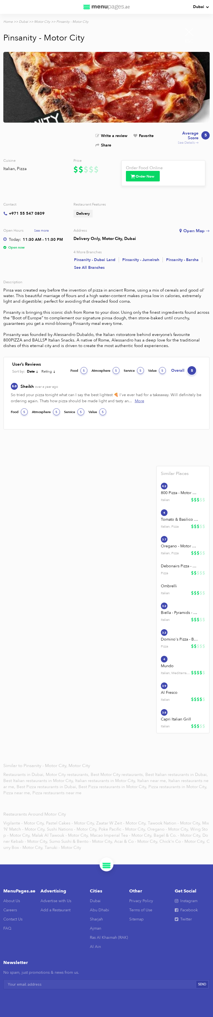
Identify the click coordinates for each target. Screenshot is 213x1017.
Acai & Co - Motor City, (136, 841)
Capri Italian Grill (176, 719)
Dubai (198, 6)
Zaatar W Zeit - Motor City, (121, 823)
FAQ (7, 928)
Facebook (189, 910)
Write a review (114, 135)
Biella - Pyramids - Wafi (180, 612)
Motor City (42, 21)
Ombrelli (169, 586)
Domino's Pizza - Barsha (180, 639)
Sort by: (18, 371)
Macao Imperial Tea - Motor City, (121, 835)
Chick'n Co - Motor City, (182, 841)
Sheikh (39, 386)
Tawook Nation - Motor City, (174, 823)
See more (41, 230)
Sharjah (96, 919)
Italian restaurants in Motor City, (106, 780)
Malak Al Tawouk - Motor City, (60, 835)
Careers (10, 910)
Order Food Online (144, 168)
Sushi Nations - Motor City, (72, 829)
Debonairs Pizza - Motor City (180, 566)
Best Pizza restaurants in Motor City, (113, 787)
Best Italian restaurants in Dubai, (176, 774)
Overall (182, 370)
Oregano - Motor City (180, 546)
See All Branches (89, 267)
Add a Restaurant (55, 910)
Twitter (186, 919)
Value (155, 370)
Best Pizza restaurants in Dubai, (47, 787)
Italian (9, 168)
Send (202, 984)
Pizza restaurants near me (57, 793)
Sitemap (136, 919)
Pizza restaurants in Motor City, (177, 787)
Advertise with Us (55, 901)
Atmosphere (104, 370)
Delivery (83, 213)
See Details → (192, 138)
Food (77, 370)
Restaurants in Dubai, (24, 774)
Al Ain (95, 946)
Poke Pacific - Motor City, (122, 829)
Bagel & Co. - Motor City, (177, 835)
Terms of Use (140, 910)
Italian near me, (152, 780)
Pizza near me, (17, 793)
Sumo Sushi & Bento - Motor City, (81, 841)
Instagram (188, 901)
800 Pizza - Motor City (180, 492)
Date (31, 371)
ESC (189, 41)
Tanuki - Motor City (63, 847)
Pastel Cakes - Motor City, (70, 823)
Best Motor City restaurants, (118, 774)
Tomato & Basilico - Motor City (180, 519)
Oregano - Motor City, (168, 829)
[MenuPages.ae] (106, 7)
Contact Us (12, 919)
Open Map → (196, 231)
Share (106, 145)
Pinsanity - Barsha (182, 259)
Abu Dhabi (99, 910)
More (139, 401)
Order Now (145, 176)
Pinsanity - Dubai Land (94, 259)
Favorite (146, 135)
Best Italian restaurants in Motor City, (39, 780)
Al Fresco (169, 692)
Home (8, 21)
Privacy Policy (141, 901)
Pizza (22, 168)
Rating (46, 371)
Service (132, 370)
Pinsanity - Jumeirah (140, 259)
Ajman (95, 928)
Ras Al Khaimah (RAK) (109, 937)
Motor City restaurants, (68, 774)
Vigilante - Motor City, (24, 823)
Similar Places (175, 473)
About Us (11, 901)
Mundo (167, 666)
